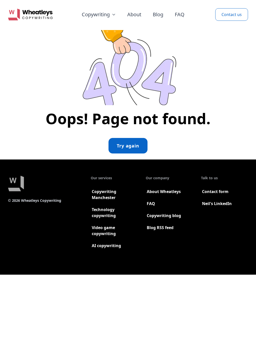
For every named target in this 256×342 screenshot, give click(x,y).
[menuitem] (99, 14)
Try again (128, 146)
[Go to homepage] (30, 15)
